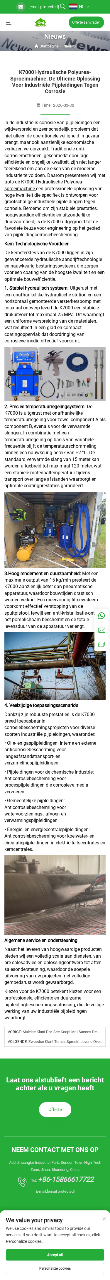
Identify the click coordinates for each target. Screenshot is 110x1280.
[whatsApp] (101, 616)
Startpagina (49, 46)
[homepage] (40, 22)
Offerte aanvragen (86, 22)
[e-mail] (101, 630)
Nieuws (69, 46)
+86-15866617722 (66, 1179)
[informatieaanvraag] (101, 644)
